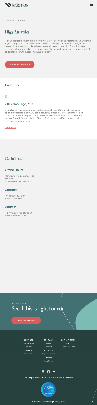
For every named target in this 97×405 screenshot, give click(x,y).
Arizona (21, 20)
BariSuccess (28, 354)
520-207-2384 (18, 196)
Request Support (48, 354)
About (48, 343)
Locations (9, 20)
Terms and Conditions (41, 402)
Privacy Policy (59, 402)
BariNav (29, 350)
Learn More (10, 128)
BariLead (28, 347)
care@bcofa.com (68, 347)
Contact (68, 343)
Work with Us (48, 350)
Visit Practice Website (20, 65)
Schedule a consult (26, 320)
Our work (48, 347)
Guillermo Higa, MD (19, 104)
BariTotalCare (28, 343)
